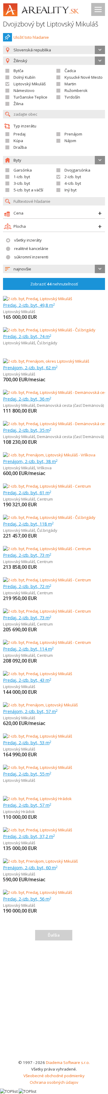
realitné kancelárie (31, 248)
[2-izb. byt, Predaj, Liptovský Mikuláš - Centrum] (47, 486)
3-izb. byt (22, 183)
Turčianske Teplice (30, 97)
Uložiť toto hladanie (31, 37)
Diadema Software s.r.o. (68, 1062)
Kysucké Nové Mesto (83, 77)
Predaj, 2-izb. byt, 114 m (28, 649)
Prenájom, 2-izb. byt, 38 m (30, 461)
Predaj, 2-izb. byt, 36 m (27, 399)
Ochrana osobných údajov (54, 1082)
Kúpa (18, 140)
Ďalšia (54, 935)
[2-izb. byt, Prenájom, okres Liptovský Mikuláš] (46, 361)
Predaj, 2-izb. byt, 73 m (27, 555)
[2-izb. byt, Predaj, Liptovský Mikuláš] (37, 298)
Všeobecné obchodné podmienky (54, 1075)
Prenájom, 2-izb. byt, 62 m (30, 367)
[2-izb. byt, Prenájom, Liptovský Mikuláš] (40, 705)
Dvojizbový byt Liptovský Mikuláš (50, 24)
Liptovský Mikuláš (30, 84)
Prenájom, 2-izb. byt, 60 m (30, 867)
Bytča (18, 70)
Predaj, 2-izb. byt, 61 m (27, 492)
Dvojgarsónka (77, 170)
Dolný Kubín (24, 77)
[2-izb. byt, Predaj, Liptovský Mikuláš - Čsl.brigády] (49, 330)
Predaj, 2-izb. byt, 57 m (27, 805)
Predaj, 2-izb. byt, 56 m (27, 899)
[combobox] (54, 50)
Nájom (70, 140)
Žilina (18, 103)
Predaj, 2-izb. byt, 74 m (27, 336)
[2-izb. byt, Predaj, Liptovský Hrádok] (37, 798)
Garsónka (23, 170)
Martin (70, 84)
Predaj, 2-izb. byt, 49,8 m (29, 305)
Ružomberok (76, 90)
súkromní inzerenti (31, 257)
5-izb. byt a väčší (28, 190)
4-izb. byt (72, 183)
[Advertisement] (54, 1002)
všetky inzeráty (28, 240)
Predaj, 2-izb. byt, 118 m (28, 524)
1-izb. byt (22, 176)
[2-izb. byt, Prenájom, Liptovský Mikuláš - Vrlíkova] (49, 455)
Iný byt (70, 190)
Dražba (20, 147)
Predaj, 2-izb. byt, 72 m (27, 586)
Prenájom (73, 134)
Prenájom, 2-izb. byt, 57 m (30, 711)
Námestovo (24, 90)
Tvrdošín (72, 97)
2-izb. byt (72, 176)
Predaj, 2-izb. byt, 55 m (27, 774)
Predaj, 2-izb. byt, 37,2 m (29, 836)
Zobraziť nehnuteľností (54, 284)
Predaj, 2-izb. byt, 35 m (27, 430)
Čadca (70, 70)
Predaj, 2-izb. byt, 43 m (27, 680)
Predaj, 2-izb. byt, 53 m (27, 742)
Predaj (20, 134)
